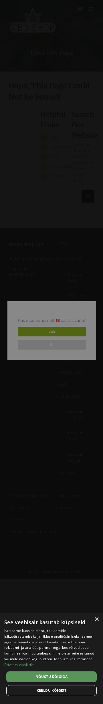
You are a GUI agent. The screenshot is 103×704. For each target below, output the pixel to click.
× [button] (96, 619)
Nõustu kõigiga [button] (51, 676)
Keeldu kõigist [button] (52, 690)
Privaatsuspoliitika (19, 664)
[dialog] (51, 658)
